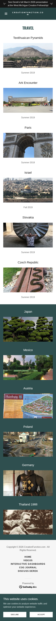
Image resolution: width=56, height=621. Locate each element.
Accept (41, 614)
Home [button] (28, 557)
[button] (7, 13)
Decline (15, 614)
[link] (28, 14)
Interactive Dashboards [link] (28, 564)
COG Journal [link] (28, 567)
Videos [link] (27, 560)
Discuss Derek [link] (28, 571)
